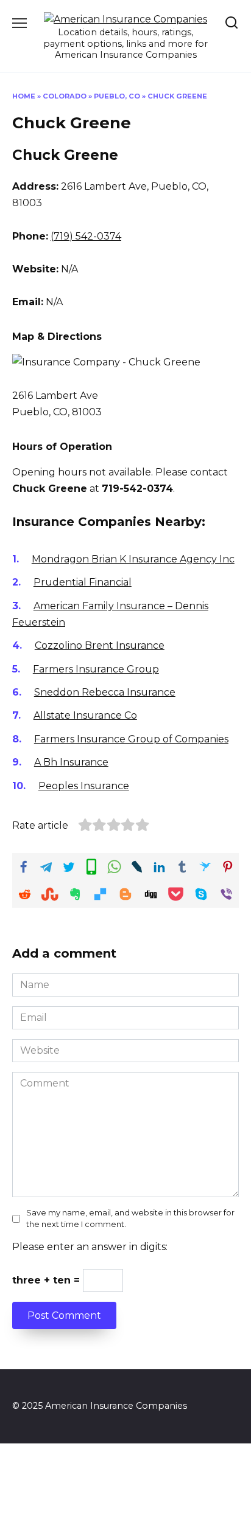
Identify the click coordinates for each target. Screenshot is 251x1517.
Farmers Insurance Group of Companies (131, 739)
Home (23, 96)
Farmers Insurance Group (96, 669)
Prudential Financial (83, 582)
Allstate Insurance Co (85, 715)
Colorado (65, 96)
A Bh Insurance (71, 762)
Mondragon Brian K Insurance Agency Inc (133, 559)
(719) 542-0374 (86, 236)
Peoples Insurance (83, 786)
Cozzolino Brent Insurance (99, 645)
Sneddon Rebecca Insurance (104, 692)
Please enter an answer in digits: (90, 1247)
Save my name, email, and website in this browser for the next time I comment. (130, 1218)
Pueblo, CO (117, 96)
